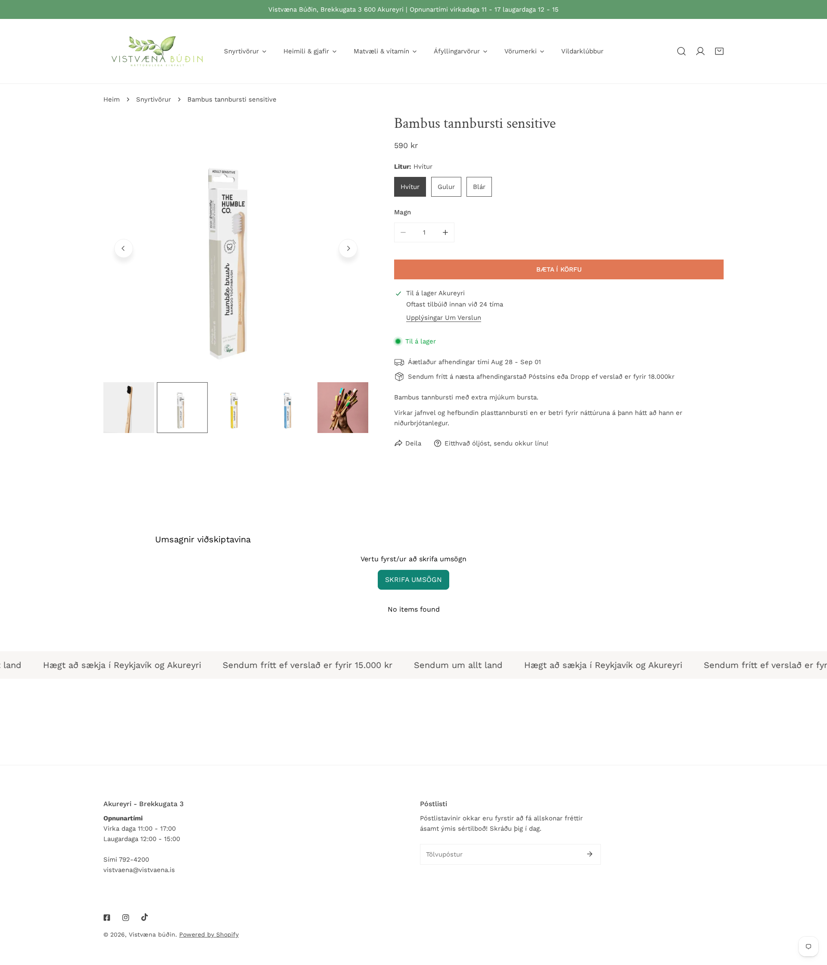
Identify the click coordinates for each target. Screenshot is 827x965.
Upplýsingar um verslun (443, 318)
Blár (479, 187)
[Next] (348, 248)
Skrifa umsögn (413, 579)
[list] (235, 247)
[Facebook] (106, 917)
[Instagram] (125, 917)
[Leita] (681, 51)
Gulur (446, 187)
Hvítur (410, 187)
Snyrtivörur (153, 99)
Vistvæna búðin (152, 934)
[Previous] (123, 248)
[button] (719, 51)
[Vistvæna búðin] (157, 51)
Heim (111, 99)
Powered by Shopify (209, 934)
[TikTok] (144, 917)
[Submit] (589, 854)
